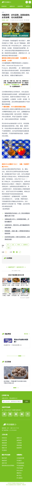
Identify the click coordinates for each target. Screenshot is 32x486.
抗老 (13, 244)
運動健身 (4, 443)
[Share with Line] (14, 252)
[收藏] (6, 252)
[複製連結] (20, 252)
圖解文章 (4, 448)
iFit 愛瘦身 (19, 478)
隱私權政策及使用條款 (8, 465)
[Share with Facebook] (17, 252)
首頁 (3, 12)
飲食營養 (4, 440)
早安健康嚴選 (20, 463)
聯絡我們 (4, 460)
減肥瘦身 (19, 440)
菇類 (8, 247)
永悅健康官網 (20, 458)
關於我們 (4, 458)
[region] (16, 84)
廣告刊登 (4, 463)
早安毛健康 (20, 468)
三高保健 (19, 443)
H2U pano (20, 470)
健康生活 (19, 438)
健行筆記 (19, 475)
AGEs (18, 244)
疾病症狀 (4, 438)
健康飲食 (25, 244)
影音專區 (4, 445)
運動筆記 (19, 473)
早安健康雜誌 (20, 465)
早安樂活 (4, 450)
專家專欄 (19, 445)
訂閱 (26, 401)
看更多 (26, 334)
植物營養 (19, 448)
